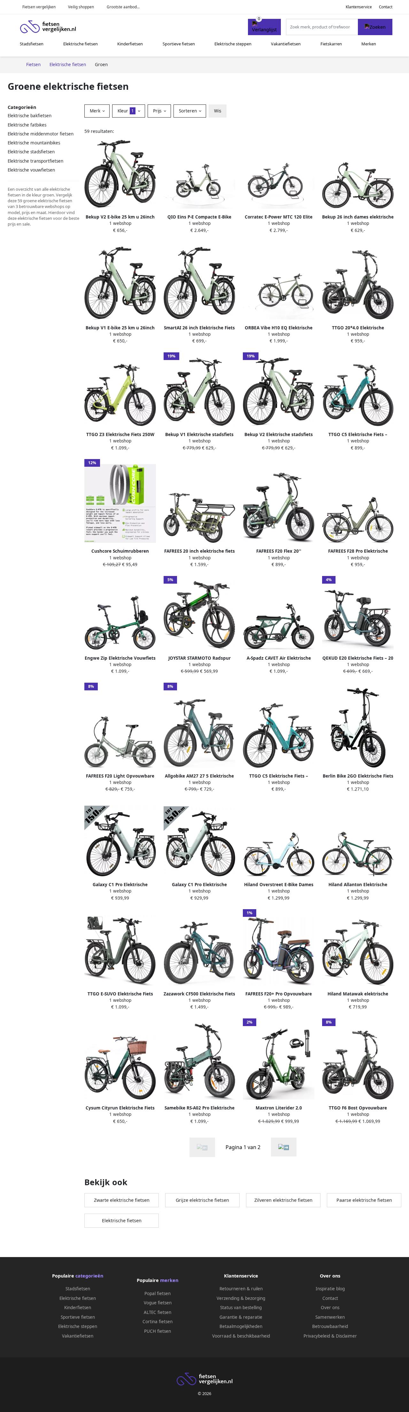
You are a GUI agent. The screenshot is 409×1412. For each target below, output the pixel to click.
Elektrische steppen (232, 44)
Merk (96, 111)
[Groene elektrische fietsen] (284, 1147)
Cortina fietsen (158, 1321)
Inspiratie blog (330, 1289)
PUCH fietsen (157, 1331)
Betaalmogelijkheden (241, 1326)
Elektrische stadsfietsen (31, 152)
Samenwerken (330, 1317)
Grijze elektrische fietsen (202, 1200)
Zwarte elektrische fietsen (122, 1200)
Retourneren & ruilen (241, 1289)
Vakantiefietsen (286, 44)
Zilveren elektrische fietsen (283, 1200)
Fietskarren (331, 44)
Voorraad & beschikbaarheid (241, 1336)
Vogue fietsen (158, 1303)
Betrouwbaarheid (330, 1326)
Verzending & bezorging (241, 1298)
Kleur (126, 111)
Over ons (330, 1307)
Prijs (158, 111)
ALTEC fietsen (157, 1312)
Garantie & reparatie (241, 1317)
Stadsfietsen (31, 44)
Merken (368, 44)
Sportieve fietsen (179, 44)
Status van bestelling (241, 1307)
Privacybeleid (317, 1336)
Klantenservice (359, 6)
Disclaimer (346, 1336)
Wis (217, 111)
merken (169, 1280)
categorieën (89, 1276)
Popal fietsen (157, 1293)
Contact (385, 6)
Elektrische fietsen (80, 44)
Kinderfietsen (130, 44)
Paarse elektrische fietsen (364, 1200)
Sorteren (188, 111)
